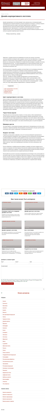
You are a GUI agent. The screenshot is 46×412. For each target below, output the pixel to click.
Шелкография (6, 379)
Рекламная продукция (8, 366)
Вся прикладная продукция (9, 314)
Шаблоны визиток (7, 377)
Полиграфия (5, 357)
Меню (4, 341)
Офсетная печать (6, 345)
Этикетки (5, 381)
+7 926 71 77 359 (37, 3)
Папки (4, 350)
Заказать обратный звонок (27, 3)
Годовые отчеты (6, 319)
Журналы (5, 323)
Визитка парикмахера (7, 396)
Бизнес (4, 301)
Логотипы (5, 337)
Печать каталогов (23, 293)
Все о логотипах (29, 230)
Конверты (5, 332)
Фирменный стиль (7, 372)
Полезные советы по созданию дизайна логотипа (10, 212)
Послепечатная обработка (8, 359)
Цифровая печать (7, 374)
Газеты (4, 316)
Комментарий (4, 266)
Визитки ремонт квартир (8, 401)
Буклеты (5, 308)
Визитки (4, 312)
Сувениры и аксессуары (8, 368)
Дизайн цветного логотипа (32, 211)
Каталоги (5, 328)
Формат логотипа (8, 92)
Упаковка (5, 370)
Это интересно (6, 383)
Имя (2, 261)
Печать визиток (6, 352)
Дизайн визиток (6, 321)
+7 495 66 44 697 (37, 2)
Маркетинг (5, 339)
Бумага (4, 310)
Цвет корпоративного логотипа (11, 88)
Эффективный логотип (8, 249)
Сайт (31, 261)
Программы (5, 363)
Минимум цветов (8, 91)
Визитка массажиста (7, 399)
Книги (4, 330)
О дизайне (5, 343)
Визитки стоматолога (7, 394)
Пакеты (4, 348)
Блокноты (5, 303)
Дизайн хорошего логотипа (9, 230)
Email (16, 261)
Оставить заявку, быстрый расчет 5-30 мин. (16, 3)
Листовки (5, 334)
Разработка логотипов (31, 249)
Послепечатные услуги (8, 361)
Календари (5, 325)
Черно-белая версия (8, 90)
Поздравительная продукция (9, 354)
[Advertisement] (24, 174)
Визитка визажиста (7, 392)
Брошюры (5, 305)
